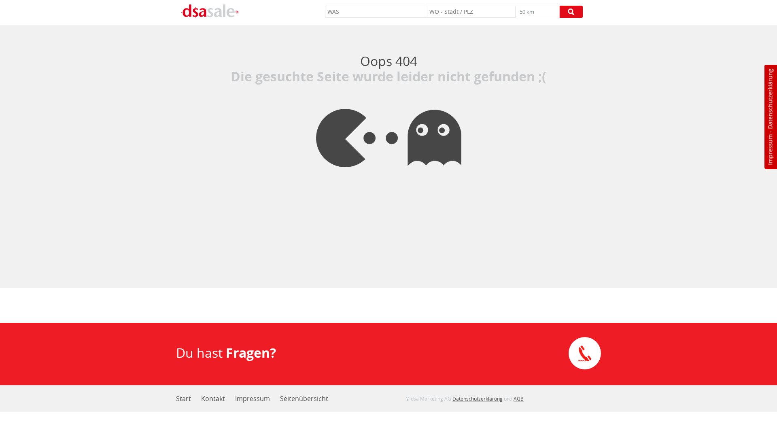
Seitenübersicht (304, 398)
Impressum (770, 149)
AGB (519, 398)
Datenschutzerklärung (770, 99)
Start (183, 398)
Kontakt (213, 398)
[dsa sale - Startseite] (210, 12)
